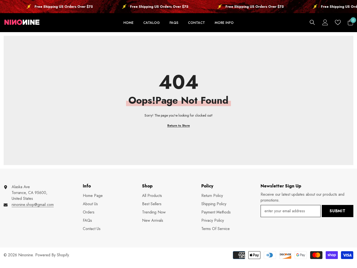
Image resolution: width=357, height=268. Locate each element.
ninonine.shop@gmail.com (33, 204)
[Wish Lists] (338, 22)
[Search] (312, 22)
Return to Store (178, 125)
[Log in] (325, 22)
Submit (338, 211)
